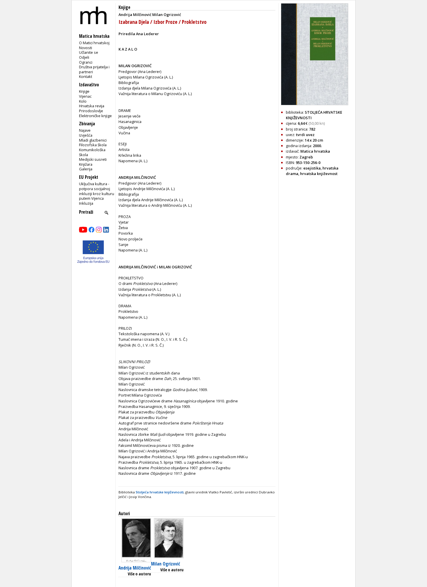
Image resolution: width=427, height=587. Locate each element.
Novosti (85, 47)
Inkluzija (86, 203)
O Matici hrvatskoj (94, 42)
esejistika (312, 168)
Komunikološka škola (92, 152)
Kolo (83, 101)
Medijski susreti (93, 159)
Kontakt (85, 76)
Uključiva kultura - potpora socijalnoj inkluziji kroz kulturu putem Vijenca (96, 191)
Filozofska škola (93, 144)
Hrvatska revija (91, 105)
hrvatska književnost (319, 173)
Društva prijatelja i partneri (94, 69)
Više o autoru (139, 574)
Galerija (85, 169)
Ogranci (85, 62)
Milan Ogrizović (165, 564)
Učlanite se (88, 52)
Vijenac (85, 96)
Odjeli (84, 57)
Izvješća (85, 135)
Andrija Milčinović (135, 568)
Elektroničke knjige (95, 115)
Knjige (84, 91)
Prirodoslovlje (91, 110)
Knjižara (85, 164)
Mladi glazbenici (93, 140)
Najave (85, 130)
